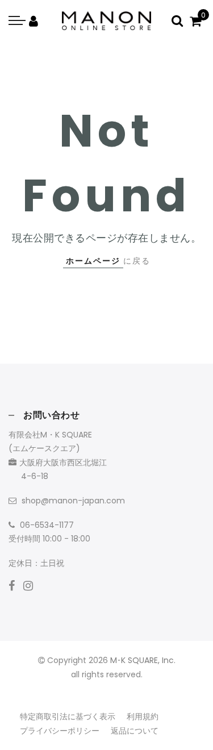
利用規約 (142, 716)
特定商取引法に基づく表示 (67, 716)
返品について (134, 730)
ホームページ (93, 260)
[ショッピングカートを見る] (195, 20)
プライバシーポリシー (59, 730)
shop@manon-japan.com (73, 500)
